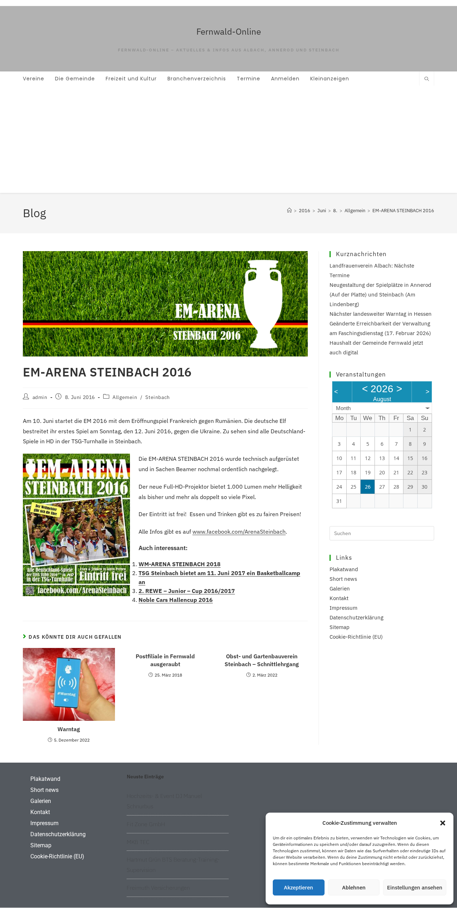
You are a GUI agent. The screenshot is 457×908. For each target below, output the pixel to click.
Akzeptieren (298, 887)
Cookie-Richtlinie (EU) (356, 636)
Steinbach (157, 397)
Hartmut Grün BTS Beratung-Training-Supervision (173, 864)
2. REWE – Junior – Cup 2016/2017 (187, 590)
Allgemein (124, 397)
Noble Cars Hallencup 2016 (176, 599)
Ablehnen (354, 887)
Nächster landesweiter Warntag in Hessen (381, 313)
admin (39, 397)
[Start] (289, 211)
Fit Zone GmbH (146, 824)
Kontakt (339, 598)
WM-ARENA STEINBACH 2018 (180, 564)
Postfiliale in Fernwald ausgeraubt (165, 660)
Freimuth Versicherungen (158, 887)
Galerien (340, 588)
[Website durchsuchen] (427, 79)
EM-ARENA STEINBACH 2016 (403, 211)
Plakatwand (344, 569)
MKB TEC (138, 841)
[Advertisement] (228, 139)
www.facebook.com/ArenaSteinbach (239, 531)
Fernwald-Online (228, 31)
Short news (343, 578)
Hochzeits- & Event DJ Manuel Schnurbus (164, 801)
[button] (442, 823)
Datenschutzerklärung (356, 617)
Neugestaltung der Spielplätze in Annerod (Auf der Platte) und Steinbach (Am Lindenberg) (380, 294)
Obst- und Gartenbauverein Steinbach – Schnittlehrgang (262, 660)
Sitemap (340, 627)
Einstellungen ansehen (414, 887)
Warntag (68, 729)
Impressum (343, 607)
